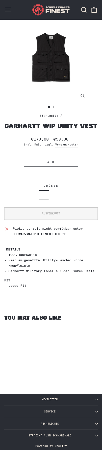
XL (56, 195)
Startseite (49, 116)
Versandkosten (66, 144)
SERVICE (49, 411)
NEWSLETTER (50, 399)
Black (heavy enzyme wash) (51, 171)
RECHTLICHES (50, 423)
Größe (51, 185)
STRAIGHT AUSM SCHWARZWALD (49, 435)
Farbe (51, 162)
